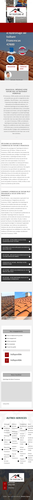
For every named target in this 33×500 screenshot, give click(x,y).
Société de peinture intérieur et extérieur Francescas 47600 (29, 444)
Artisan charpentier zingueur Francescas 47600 (29, 458)
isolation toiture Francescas (14, 448)
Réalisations (11, 66)
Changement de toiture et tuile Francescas (21, 427)
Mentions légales (25, 496)
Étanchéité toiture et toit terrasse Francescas (6, 459)
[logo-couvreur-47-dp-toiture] (16, 12)
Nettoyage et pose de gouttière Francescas (14, 435)
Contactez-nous (23, 68)
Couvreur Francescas (14, 442)
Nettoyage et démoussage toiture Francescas (6, 440)
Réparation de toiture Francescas (6, 449)
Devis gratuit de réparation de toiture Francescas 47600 (29, 429)
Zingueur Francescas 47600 (21, 461)
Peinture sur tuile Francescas (14, 426)
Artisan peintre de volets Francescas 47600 (21, 451)
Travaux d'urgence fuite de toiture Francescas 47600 (21, 439)
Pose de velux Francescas (14, 456)
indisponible (16, 354)
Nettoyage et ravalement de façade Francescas (6, 428)
